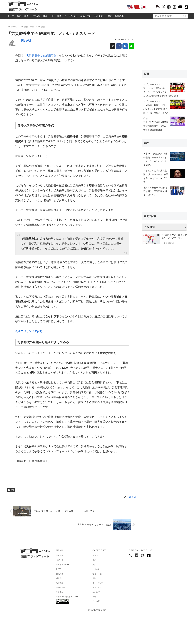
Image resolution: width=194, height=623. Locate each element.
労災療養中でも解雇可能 (41, 55)
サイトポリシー (62, 565)
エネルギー (99, 16)
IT (65, 16)
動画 (146, 73)
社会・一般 (48, 16)
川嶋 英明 (25, 40)
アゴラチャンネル (151, 84)
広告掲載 (59, 583)
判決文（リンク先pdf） (29, 331)
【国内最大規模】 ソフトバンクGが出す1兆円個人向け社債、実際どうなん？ (156, 109)
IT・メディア (97, 583)
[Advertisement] (82, 7)
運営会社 (59, 578)
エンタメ (73, 16)
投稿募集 (119, 16)
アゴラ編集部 (167, 243)
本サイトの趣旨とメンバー (67, 597)
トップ (11, 16)
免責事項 (59, 592)
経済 (26, 16)
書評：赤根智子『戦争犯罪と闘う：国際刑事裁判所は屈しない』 (155, 191)
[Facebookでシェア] (119, 46)
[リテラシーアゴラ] (151, 239)
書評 (110, 16)
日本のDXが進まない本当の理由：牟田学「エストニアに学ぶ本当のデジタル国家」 (155, 159)
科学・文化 (85, 16)
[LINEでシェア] (131, 46)
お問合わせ (60, 587)
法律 (12, 490)
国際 (59, 16)
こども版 (96, 601)
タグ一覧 (59, 560)
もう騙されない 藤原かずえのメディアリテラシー (174, 236)
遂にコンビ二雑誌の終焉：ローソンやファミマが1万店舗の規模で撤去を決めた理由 (161, 92)
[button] (184, 16)
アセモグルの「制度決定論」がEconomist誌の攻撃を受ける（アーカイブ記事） (155, 176)
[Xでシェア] (112, 46)
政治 (19, 16)
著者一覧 (59, 555)
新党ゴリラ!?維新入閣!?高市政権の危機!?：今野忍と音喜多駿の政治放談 (156, 126)
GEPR (58, 569)
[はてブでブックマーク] (125, 46)
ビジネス (36, 16)
